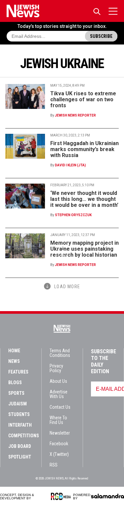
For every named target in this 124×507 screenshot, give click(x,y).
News (14, 361)
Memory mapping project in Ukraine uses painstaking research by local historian (84, 249)
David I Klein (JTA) (70, 165)
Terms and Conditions (60, 353)
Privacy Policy (56, 368)
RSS (54, 464)
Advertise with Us (58, 394)
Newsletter (60, 433)
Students (19, 414)
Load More (67, 286)
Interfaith (20, 425)
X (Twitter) (59, 454)
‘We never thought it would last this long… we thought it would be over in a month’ (84, 199)
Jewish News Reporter (75, 115)
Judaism (17, 403)
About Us (58, 381)
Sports (16, 393)
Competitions (23, 435)
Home (14, 350)
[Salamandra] (107, 496)
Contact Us (60, 407)
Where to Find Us (58, 420)
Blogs (15, 382)
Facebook (59, 443)
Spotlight (19, 457)
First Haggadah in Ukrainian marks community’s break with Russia (84, 149)
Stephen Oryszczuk (73, 215)
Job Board (19, 446)
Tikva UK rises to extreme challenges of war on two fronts (83, 99)
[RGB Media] (62, 496)
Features (18, 372)
